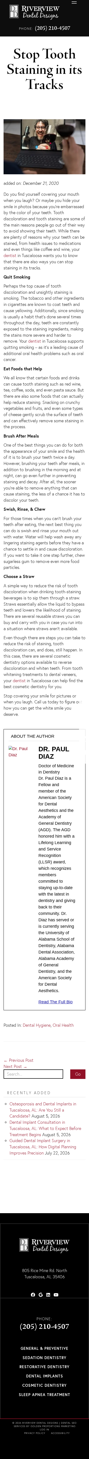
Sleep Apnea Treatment (44, 1394)
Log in (44, 1429)
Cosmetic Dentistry (44, 1385)
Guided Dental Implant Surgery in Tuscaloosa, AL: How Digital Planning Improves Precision (42, 1146)
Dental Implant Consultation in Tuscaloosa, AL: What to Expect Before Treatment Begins (45, 1128)
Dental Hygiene (37, 1025)
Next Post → (15, 1066)
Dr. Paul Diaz (53, 752)
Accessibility (60, 1433)
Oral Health (63, 1025)
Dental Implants (44, 1375)
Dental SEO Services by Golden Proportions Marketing (45, 1424)
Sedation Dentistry (44, 1357)
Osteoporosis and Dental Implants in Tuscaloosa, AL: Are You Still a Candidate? (42, 1110)
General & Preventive (44, 1348)
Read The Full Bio (55, 1002)
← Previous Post (18, 1060)
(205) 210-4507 (52, 28)
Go (78, 1074)
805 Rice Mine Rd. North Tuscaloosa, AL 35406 (44, 1273)
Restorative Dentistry (44, 1366)
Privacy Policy (34, 1433)
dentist (10, 255)
